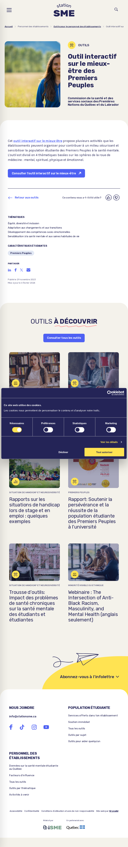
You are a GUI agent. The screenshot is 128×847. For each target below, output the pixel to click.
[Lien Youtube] (46, 727)
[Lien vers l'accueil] (64, 10)
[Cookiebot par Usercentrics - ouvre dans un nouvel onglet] (109, 393)
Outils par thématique (22, 788)
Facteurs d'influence (21, 775)
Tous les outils (76, 728)
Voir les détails (109, 442)
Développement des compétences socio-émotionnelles (39, 232)
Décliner (63, 452)
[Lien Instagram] (34, 727)
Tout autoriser (104, 452)
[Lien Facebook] (11, 727)
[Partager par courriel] (28, 270)
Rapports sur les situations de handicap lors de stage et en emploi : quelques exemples (34, 510)
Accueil (9, 26)
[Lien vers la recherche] (116, 9)
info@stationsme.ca (22, 716)
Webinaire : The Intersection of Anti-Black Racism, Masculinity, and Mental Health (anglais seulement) (93, 606)
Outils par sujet (77, 734)
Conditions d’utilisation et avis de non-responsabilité (67, 811)
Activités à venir (19, 794)
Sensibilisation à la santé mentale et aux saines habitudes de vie (44, 236)
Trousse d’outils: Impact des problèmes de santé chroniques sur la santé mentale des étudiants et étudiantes (33, 606)
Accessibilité (16, 811)
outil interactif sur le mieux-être (37, 141)
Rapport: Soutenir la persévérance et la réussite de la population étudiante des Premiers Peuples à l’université (92, 513)
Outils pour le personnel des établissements (77, 26)
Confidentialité (31, 811)
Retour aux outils (27, 197)
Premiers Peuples (21, 253)
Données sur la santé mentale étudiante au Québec (33, 767)
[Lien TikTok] (22, 727)
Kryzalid (113, 811)
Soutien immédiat (79, 722)
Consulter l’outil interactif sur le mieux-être (44, 173)
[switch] (48, 429)
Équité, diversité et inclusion (23, 223)
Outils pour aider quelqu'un (84, 741)
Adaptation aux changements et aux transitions (35, 227)
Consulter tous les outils (64, 337)
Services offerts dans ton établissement (93, 715)
